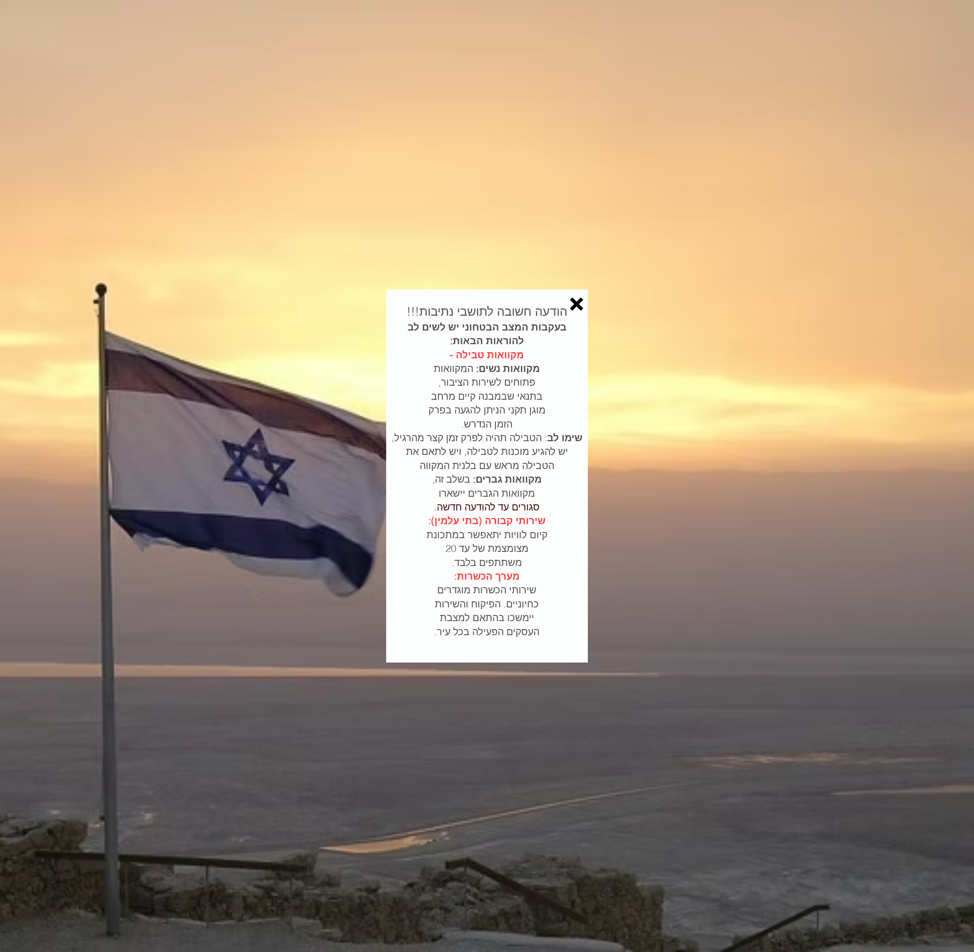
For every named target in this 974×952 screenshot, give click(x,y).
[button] (576, 304)
